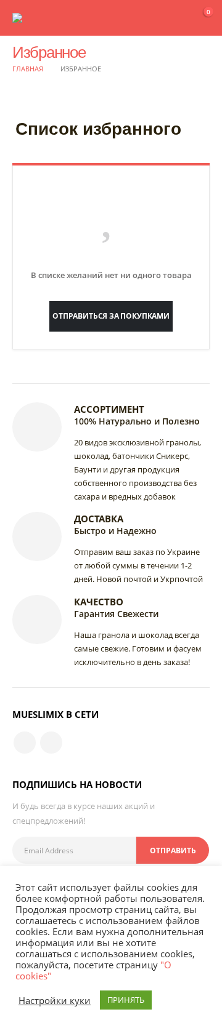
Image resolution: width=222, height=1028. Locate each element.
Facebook (25, 742)
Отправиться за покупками (111, 316)
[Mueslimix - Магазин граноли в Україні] (37, 18)
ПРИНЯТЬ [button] (125, 999)
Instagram (51, 742)
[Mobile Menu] (168, 17)
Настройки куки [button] (54, 1000)
